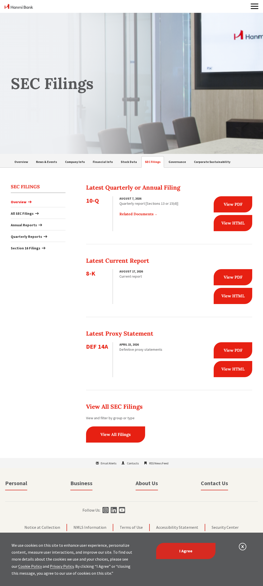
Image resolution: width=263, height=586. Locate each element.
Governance (177, 162)
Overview (21, 162)
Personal (16, 483)
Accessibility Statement (177, 527)
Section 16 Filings (25, 248)
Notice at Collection (42, 527)
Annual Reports (24, 225)
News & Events (46, 162)
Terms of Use (131, 527)
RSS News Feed (158, 463)
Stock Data (129, 162)
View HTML (233, 223)
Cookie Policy (30, 566)
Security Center (225, 527)
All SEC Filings (22, 213)
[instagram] (105, 510)
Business (81, 483)
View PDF (233, 204)
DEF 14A (97, 346)
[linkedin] (113, 510)
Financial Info (103, 162)
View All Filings (115, 434)
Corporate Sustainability (212, 162)
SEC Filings (153, 162)
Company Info (75, 162)
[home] (19, 7)
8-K (90, 273)
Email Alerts (108, 463)
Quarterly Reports (26, 236)
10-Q (92, 200)
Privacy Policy (62, 566)
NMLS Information (89, 527)
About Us (147, 483)
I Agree (185, 550)
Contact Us (214, 483)
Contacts (133, 463)
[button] (254, 6)
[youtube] (121, 510)
